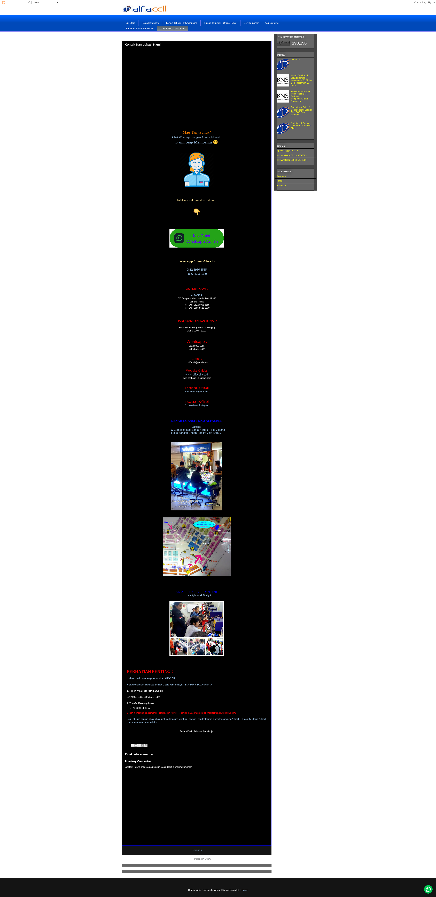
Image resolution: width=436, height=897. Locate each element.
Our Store (130, 23)
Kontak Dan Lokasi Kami (172, 28)
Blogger (243, 890)
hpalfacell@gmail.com (287, 150)
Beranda (197, 850)
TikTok (280, 181)
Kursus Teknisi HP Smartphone (181, 23)
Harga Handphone (150, 23)
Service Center (251, 23)
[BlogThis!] (136, 745)
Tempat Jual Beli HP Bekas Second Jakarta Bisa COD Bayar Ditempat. (301, 111)
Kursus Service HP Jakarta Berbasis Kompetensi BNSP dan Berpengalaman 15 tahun (301, 80)
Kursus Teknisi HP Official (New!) (220, 23)
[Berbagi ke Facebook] (142, 745)
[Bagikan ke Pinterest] (145, 745)
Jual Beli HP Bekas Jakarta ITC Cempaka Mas (301, 125)
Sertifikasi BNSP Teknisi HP (140, 28)
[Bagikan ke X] (139, 745)
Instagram (281, 176)
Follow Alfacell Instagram (196, 405)
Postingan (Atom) (202, 859)
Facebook (281, 185)
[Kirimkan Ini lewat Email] (133, 745)
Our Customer (272, 23)
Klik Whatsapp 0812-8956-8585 (292, 155)
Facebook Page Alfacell (196, 391)
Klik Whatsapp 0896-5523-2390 (292, 160)
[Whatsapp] (428, 889)
